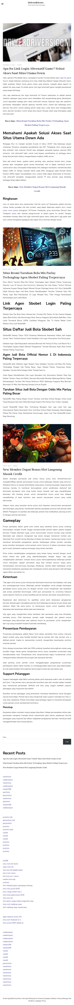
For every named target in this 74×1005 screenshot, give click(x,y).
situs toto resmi (9, 873)
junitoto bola (8, 829)
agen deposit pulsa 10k (12, 917)
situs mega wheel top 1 (12, 892)
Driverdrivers (35, 2)
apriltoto (6, 792)
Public (19, 65)
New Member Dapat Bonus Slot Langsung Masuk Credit (25, 767)
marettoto (7, 776)
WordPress (31, 1001)
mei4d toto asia (9, 879)
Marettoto (31, 285)
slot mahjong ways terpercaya (15, 907)
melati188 (7, 789)
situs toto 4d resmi (10, 864)
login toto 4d (8, 867)
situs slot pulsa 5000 (11, 889)
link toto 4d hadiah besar (13, 870)
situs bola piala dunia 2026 (13, 895)
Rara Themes (58, 998)
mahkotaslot (8, 780)
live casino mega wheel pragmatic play (18, 901)
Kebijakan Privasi (41, 1001)
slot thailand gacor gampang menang (17, 885)
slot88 (5, 860)
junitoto (6, 826)
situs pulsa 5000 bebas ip (13, 923)
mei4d (5, 833)
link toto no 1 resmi (10, 876)
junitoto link (7, 817)
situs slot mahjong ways (12, 904)
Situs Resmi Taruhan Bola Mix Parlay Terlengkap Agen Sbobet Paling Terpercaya (35, 763)
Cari (4, 737)
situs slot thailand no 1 (12, 920)
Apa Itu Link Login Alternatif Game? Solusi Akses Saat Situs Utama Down (32, 759)
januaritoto (7, 795)
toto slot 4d (8, 898)
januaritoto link (9, 820)
